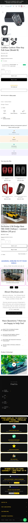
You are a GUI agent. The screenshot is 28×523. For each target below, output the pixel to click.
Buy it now (14, 79)
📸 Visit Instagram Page (14, 493)
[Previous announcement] (1, 2)
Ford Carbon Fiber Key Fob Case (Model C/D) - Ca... (20, 178)
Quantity (3, 69)
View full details (21, 253)
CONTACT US (14, 502)
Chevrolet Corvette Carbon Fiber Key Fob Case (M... (21, 197)
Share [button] (3, 107)
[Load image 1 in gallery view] (5, 41)
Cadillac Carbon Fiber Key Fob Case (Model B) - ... (7, 178)
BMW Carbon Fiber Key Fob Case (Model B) (7, 197)
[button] (1, 6)
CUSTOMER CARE (14, 511)
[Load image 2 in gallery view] (14, 41)
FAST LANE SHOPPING (14, 506)
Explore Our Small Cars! (14, 313)
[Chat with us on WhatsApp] (25, 520)
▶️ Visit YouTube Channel (14, 482)
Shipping (2, 58)
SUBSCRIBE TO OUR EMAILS (14, 516)
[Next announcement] (26, 2)
